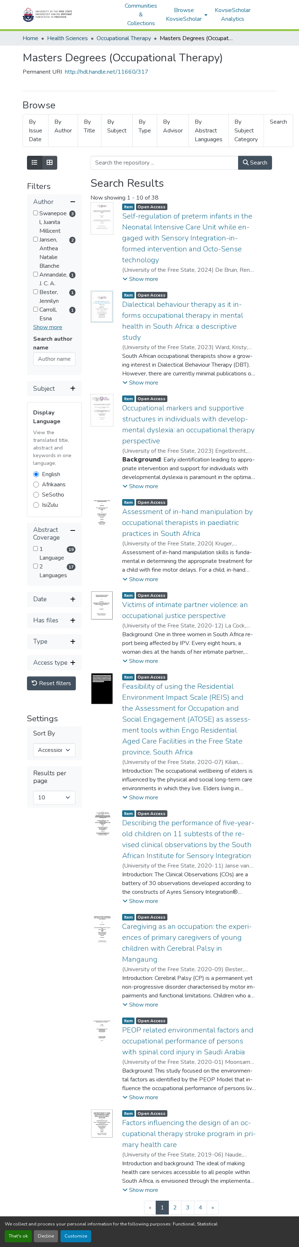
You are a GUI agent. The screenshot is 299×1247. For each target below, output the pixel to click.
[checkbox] (35, 213)
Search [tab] (278, 122)
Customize (76, 1236)
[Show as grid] (49, 163)
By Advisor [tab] (173, 126)
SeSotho (53, 495)
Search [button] (258, 163)
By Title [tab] (89, 126)
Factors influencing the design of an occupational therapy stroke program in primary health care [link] (189, 1134)
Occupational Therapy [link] (124, 38)
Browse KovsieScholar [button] (184, 14)
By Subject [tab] (117, 126)
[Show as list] (34, 163)
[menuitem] (185, 14)
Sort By (44, 733)
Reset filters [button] (54, 683)
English (51, 474)
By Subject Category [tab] (246, 130)
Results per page (49, 777)
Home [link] (30, 38)
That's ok (18, 1236)
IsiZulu (50, 505)
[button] (70, 14)
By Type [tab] (145, 126)
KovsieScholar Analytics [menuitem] (233, 14)
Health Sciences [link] (67, 38)
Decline (46, 1236)
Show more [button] (47, 327)
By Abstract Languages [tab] (208, 130)
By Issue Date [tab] (35, 130)
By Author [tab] (63, 126)
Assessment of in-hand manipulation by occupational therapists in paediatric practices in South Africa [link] (187, 522)
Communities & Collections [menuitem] (141, 14)
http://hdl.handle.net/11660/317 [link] (106, 72)
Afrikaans (54, 484)
